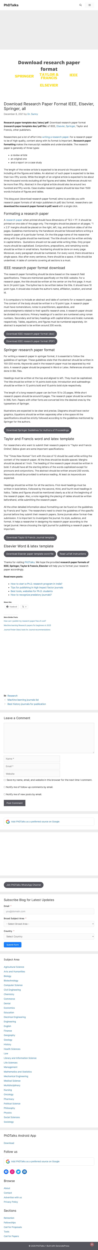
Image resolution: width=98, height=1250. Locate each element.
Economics (9, 1008)
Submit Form (13, 944)
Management (10, 1067)
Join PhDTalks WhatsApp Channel (23, 885)
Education (9, 1012)
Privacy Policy (11, 1202)
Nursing (8, 1090)
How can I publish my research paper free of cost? (25, 621)
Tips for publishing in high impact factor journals (37, 587)
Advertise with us (13, 1197)
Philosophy (9, 1108)
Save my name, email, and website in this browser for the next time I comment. (49, 780)
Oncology (8, 1094)
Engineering (10, 1021)
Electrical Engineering (15, 1017)
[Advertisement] (49, 30)
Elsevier (61, 126)
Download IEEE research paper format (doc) (30, 333)
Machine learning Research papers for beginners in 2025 (27, 625)
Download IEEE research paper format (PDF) (30, 341)
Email (6, 906)
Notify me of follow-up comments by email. (29, 787)
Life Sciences (10, 1062)
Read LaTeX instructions (73, 553)
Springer (70, 126)
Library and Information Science (20, 1058)
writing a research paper (55, 137)
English (7, 1026)
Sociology (9, 1122)
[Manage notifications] (92, 1244)
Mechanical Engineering (16, 1076)
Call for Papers (11, 1236)
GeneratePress (62, 1246)
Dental (7, 1003)
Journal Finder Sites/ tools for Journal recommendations (27, 630)
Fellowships (10, 1222)
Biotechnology (11, 980)
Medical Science (12, 1081)
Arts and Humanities (14, 971)
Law (6, 1053)
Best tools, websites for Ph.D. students (32, 591)
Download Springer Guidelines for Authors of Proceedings (37, 430)
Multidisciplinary (12, 1085)
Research (13, 695)
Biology (7, 976)
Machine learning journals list (23, 699)
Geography (9, 1035)
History (7, 1044)
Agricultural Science (14, 967)
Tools (6, 1231)
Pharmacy (9, 1099)
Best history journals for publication (27, 704)
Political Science (12, 1103)
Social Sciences (12, 1117)
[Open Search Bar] (80, 5)
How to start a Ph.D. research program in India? (36, 583)
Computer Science (13, 985)
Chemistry (9, 994)
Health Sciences (12, 1049)
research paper (14, 220)
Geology (8, 1040)
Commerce (9, 999)
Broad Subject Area (14, 918)
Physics (8, 1112)
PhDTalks (11, 5)
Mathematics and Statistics (18, 1071)
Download (9, 1143)
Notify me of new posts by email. (24, 794)
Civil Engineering (12, 990)
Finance (8, 1030)
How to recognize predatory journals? (31, 594)
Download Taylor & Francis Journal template (30, 537)
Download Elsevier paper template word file (29, 553)
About (7, 1188)
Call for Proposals (13, 1227)
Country (8, 931)
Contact (8, 1193)
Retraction (9, 1218)
